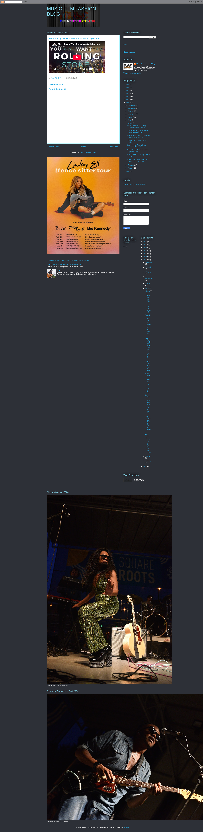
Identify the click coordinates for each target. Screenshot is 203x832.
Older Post (113, 147)
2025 (128, 88)
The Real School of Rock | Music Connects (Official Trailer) (68, 260)
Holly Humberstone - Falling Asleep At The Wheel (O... (137, 127)
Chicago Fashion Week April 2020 (134, 184)
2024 (128, 91)
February (131, 165)
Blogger (126, 827)
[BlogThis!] (69, 78)
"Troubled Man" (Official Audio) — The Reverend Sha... (138, 131)
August (130, 117)
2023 (128, 94)
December (131, 105)
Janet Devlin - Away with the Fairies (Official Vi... (136, 146)
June (130, 120)
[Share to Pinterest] (76, 78)
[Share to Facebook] (74, 78)
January (131, 168)
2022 (128, 97)
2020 (128, 103)
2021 (128, 100)
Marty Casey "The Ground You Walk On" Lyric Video (137, 160)
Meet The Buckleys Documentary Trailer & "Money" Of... (138, 136)
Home (83, 147)
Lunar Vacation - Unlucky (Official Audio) (147, 423)
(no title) (59, 270)
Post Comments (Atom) (88, 153)
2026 (128, 85)
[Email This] (67, 78)
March (130, 123)
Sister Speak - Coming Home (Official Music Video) (65, 264)
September (132, 114)
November (131, 108)
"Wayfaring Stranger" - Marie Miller (147, 366)
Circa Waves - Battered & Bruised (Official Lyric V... (138, 151)
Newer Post (54, 147)
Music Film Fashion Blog (145, 64)
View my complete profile (132, 73)
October (131, 111)
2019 (128, 172)
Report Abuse (129, 52)
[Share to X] (72, 78)
